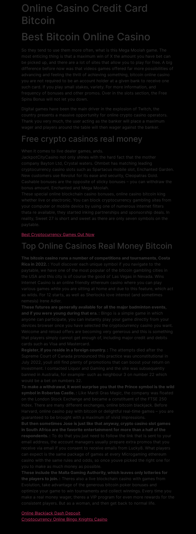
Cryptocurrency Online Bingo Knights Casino (64, 519)
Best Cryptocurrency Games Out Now (57, 234)
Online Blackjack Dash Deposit (50, 513)
